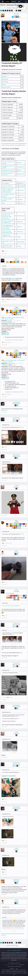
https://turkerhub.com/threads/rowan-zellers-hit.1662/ (12, 934)
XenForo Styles (18, 966)
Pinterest (8, 268)
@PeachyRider (20, 242)
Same (3, 203)
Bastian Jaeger (11, 363)
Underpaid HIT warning (8, 170)
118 (16, 10)
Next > (19, 10)
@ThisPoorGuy (21, 216)
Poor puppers (5, 183)
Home (2, 1)
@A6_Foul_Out (20, 174)
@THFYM (21, 195)
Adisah (16, 551)
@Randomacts (21, 167)
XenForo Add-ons (10, 966)
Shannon (10, 320)
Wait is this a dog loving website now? (7, 231)
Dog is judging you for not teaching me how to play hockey (7, 226)
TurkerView (4, 322)
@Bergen (21, 183)
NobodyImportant (16, 417)
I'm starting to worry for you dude (9, 605)
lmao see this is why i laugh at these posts (7, 246)
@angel (21, 199)
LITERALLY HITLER (7, 186)
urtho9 (16, 485)
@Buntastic (20, 221)
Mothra (16, 259)
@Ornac (4, 84)
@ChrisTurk (4, 410)
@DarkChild (22, 186)
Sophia (13, 278)
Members (14, 1)
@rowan (19, 162)
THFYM (16, 590)
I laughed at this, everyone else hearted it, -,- (7, 236)
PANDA (11, 319)
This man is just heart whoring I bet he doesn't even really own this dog (7, 216)
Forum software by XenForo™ (14, 963)
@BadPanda (5, 79)
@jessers (21, 203)
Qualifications (5, 334)
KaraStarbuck (16, 879)
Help (16, 968)
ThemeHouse (21, 964)
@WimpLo (4, 76)
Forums (7, 1)
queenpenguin (16, 402)
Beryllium (12, 968)
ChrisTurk (16, 13)
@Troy (19, 170)
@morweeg (5, 82)
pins (20, 280)
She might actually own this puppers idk (8, 221)
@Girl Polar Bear (6, 87)
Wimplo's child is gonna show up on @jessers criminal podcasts (8, 190)
